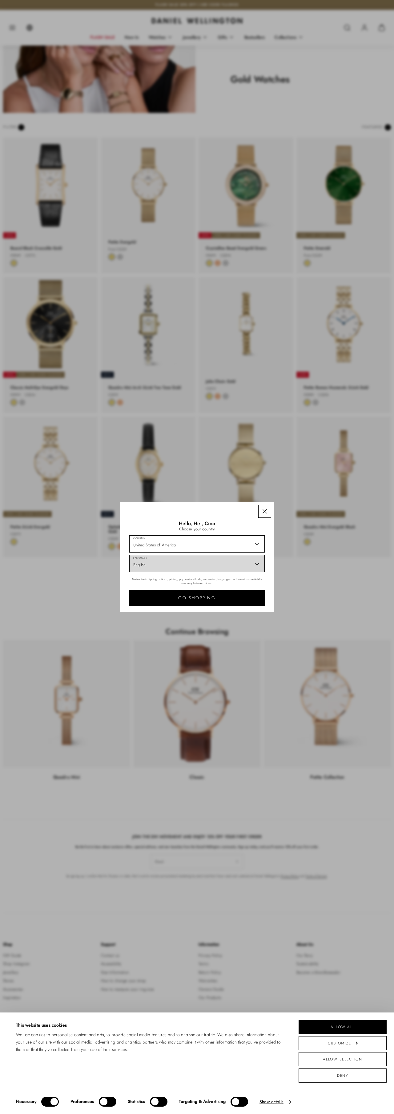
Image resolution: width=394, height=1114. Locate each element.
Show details (271, 1102)
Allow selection (343, 1059)
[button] (265, 511)
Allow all (343, 1026)
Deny (342, 1075)
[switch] (107, 1102)
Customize (339, 1043)
